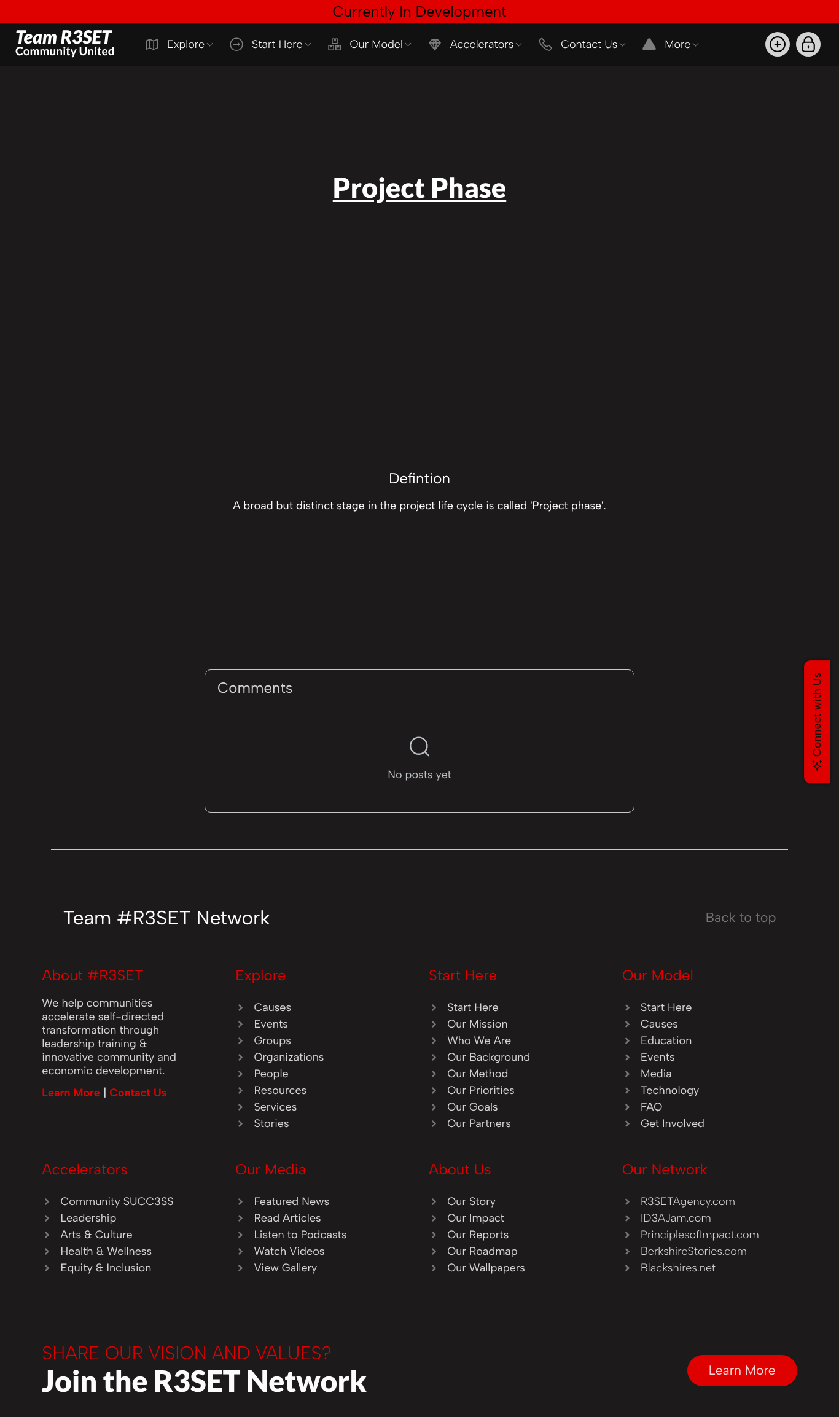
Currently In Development (419, 11)
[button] (777, 44)
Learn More (72, 1092)
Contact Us (137, 1092)
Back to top (741, 917)
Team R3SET (65, 42)
